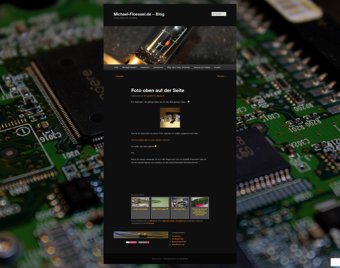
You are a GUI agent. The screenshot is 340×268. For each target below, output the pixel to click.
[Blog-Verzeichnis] (131, 242)
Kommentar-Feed (179, 241)
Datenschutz (158, 67)
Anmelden (176, 236)
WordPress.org (178, 244)
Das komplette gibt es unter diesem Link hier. (150, 139)
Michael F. (160, 96)
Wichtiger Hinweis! (129, 67)
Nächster (221, 76)
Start (116, 67)
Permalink (150, 223)
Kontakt (217, 67)
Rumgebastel (181, 221)
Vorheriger (119, 76)
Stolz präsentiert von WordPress (175, 259)
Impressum (145, 67)
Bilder (172, 221)
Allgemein (165, 221)
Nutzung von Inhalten (202, 67)
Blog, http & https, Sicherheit (178, 67)
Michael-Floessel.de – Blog (139, 14)
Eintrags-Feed (177, 238)
